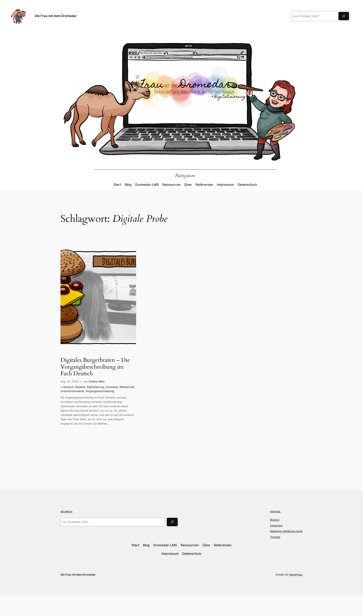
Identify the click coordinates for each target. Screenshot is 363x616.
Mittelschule (126, 386)
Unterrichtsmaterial (72, 391)
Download (112, 386)
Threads (275, 537)
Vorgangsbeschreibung (99, 391)
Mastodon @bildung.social (286, 531)
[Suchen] (343, 16)
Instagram (276, 525)
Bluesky (275, 519)
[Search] (172, 522)
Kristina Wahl (96, 381)
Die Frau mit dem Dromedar (56, 16)
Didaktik (80, 386)
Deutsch (68, 386)
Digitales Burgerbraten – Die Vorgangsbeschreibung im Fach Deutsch (95, 367)
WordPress (295, 574)
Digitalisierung (95, 386)
